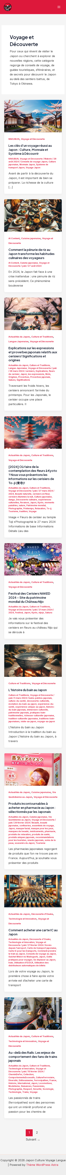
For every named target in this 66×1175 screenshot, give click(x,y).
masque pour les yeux (42, 828)
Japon (23, 374)
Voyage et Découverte (33, 139)
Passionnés (38, 1086)
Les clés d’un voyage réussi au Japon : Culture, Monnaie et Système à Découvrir (30, 149)
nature (22, 505)
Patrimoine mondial (36, 505)
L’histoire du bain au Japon (27, 690)
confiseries (25, 825)
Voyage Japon (33, 167)
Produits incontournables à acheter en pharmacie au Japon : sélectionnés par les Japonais (32, 807)
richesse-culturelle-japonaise (39, 715)
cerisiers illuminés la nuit (20, 497)
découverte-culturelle (38, 701)
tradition (23, 511)
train (10, 963)
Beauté (35, 823)
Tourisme (13, 511)
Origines (12, 377)
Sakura (11, 380)
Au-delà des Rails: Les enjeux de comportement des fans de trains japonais (32, 1056)
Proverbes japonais (40, 377)
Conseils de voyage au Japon (41, 954)
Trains (25, 1092)
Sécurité (37, 1089)
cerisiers (30, 371)
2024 (11, 494)
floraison (24, 502)
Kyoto (40, 502)
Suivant (33, 1139)
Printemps (28, 508)
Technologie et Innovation (22, 919)
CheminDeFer (15, 1074)
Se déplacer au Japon (44, 960)
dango (11, 500)
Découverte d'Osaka (42, 914)
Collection (28, 1074)
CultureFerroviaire (45, 1077)
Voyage (33, 511)
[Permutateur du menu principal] (59, 7)
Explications (42, 371)
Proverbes (23, 377)
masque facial (23, 828)
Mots (47, 374)
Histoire (12, 1083)
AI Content (14, 238)
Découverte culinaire (26, 500)
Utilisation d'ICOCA (23, 963)
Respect (27, 1089)
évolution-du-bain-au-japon (22, 704)
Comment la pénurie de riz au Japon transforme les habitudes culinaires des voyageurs (31, 254)
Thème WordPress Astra (42, 1165)
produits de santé (41, 834)
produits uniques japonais (21, 837)
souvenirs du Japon (25, 843)
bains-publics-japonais (40, 698)
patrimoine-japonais (18, 712)
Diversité (13, 1080)
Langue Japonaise (18, 341)
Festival (19, 612)
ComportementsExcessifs (21, 1077)
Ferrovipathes (41, 1080)
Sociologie (48, 1089)
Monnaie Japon (27, 164)
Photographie (15, 508)
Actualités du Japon (19, 336)
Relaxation (40, 508)
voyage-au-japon (46, 721)
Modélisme (14, 1086)
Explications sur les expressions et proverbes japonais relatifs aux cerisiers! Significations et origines (32, 354)
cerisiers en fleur (41, 494)
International (24, 1083)
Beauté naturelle (23, 494)
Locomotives (45, 1083)
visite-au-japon (28, 721)
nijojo (41, 612)
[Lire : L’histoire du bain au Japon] (33, 660)
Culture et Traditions (42, 336)
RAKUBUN (13, 139)
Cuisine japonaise (31, 238)
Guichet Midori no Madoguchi (23, 957)
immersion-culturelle (37, 710)
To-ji (49, 508)
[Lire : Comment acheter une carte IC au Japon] (33, 891)
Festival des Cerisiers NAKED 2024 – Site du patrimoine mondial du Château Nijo (29, 597)
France (52, 1080)
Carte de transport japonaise (41, 948)
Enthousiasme (26, 1080)
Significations (23, 380)
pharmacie (50, 831)
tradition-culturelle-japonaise (23, 718)
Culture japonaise (43, 497)
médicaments (36, 831)
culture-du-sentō (17, 701)
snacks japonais (35, 840)
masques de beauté (18, 831)
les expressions (36, 374)
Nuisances (26, 1086)
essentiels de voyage (43, 825)
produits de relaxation (19, 834)
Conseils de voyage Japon (33, 162)
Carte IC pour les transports (22, 951)
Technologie (14, 1092)
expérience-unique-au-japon (30, 707)
